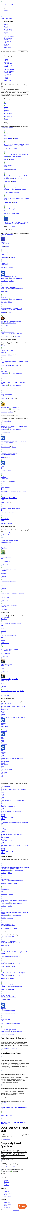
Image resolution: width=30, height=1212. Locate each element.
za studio (3, 640)
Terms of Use (4, 1166)
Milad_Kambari (8, 138)
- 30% (15, 398)
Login (5, 7)
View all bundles (5, 617)
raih (2, 737)
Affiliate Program (8, 1193)
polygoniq (3, 312)
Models (14, 169)
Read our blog (4, 1102)
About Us (6, 1191)
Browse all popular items (7, 234)
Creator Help (7, 1204)
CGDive (3, 668)
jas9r (2, 803)
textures (3, 814)
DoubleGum (4, 978)
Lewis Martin (4, 281)
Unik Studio (7, 181)
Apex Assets (7, 169)
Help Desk (7, 1202)
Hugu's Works (8, 202)
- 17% (19, 365)
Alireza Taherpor (5, 502)
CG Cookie (4, 609)
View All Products (9, 36)
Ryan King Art (4, 512)
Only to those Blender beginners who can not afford (14, 845)
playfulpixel (4, 723)
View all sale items (5, 346)
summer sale (4, 731)
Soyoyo (3, 999)
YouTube (6, 1185)
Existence (3, 432)
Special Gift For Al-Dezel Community (11, 811)
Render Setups (14, 365)
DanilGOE (3, 873)
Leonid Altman (5, 365)
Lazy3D (6, 159)
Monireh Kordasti (5, 447)
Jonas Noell (4, 412)
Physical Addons (8, 192)
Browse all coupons (6, 703)
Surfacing (17, 336)
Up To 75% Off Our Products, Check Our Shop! (13, 789)
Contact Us (7, 1207)
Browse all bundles (6, 533)
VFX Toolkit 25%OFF (7, 769)
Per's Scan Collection (6, 928)
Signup (6, 10)
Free (5, 33)
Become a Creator (9, 4)
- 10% (14, 355)
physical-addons (5, 761)
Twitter (6, 1180)
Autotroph (16, 1210)
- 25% (18, 181)
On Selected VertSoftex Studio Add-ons (11, 834)
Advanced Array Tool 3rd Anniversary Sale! (12, 800)
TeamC (2, 326)
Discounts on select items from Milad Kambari (13, 706)
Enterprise (6, 1194)
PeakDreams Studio (6, 883)
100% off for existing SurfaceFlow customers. (13, 717)
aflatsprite (6, 213)
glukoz (2, 291)
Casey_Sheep (7, 148)
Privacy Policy (12, 1166)
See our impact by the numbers (9, 1048)
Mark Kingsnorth (5, 1023)
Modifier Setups (15, 213)
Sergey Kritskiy (5, 966)
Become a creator (5, 1139)
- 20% (14, 412)
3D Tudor (3, 918)
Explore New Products (7, 127)
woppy (2, 826)
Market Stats (7, 1196)
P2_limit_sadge (5, 481)
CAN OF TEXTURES (7, 336)
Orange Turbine (5, 257)
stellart (2, 792)
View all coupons (5, 786)
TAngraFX (3, 302)
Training (13, 226)
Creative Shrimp (5, 597)
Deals (5, 42)
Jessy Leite (3, 355)
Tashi (2, 628)
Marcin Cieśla (4, 398)
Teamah (3, 470)
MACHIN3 (4, 267)
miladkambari (4, 709)
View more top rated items (7, 936)
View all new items (6, 421)
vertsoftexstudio (5, 837)
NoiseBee (3, 523)
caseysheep (4, 772)
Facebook (6, 1182)
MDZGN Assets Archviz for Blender (10, 491)
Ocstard (3, 457)
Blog (5, 1205)
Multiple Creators (5, 545)
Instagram (6, 1183)
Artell (2, 246)
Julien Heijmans (5, 1013)
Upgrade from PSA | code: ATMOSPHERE (12, 758)
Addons (16, 138)
